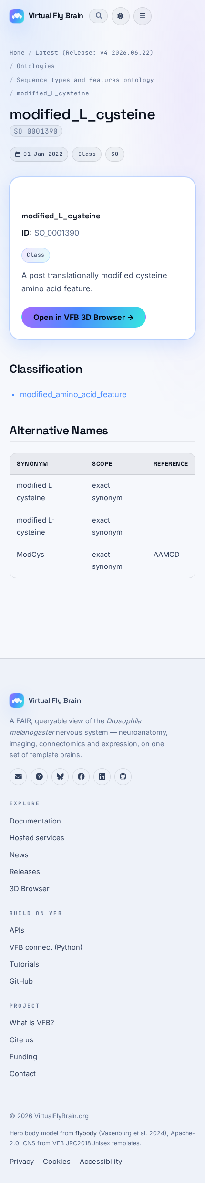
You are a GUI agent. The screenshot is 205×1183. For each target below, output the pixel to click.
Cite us (21, 1040)
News (19, 855)
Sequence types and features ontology (85, 80)
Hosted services (37, 837)
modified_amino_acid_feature (73, 394)
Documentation (35, 821)
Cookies (57, 1161)
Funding (23, 1056)
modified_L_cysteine (53, 93)
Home (17, 53)
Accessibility (101, 1161)
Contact (23, 1074)
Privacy (22, 1161)
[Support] (18, 776)
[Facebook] (81, 776)
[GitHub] (123, 776)
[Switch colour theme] (121, 16)
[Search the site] (98, 16)
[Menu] (142, 16)
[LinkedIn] (102, 776)
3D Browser (30, 889)
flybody (86, 1133)
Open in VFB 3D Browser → (83, 317)
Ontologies (36, 66)
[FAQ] (39, 776)
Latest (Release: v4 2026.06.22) (94, 53)
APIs (17, 930)
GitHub (21, 981)
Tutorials (24, 964)
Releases (25, 871)
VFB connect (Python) (46, 947)
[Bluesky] (60, 776)
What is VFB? (32, 1022)
